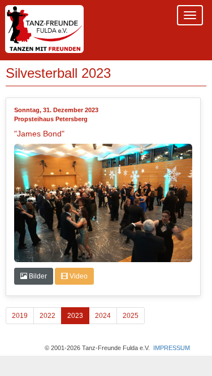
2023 (75, 316)
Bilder (37, 276)
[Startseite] (44, 30)
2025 (131, 316)
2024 (103, 316)
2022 (47, 316)
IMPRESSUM (171, 347)
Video (78, 276)
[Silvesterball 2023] (103, 203)
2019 (20, 316)
